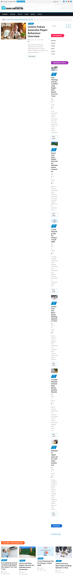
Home (26, 14)
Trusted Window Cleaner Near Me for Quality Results (54, 386)
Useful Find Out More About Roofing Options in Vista (54, 313)
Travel (40, 14)
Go (68, 26)
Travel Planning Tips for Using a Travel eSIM (45, 563)
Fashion (12, 14)
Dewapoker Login (56, 534)
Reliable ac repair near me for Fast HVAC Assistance (54, 458)
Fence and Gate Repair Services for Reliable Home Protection (54, 162)
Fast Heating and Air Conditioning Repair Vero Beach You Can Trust (54, 87)
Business (5, 14)
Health (20, 14)
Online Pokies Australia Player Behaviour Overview (20, 19)
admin (32, 39)
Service (33, 14)
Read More (32, 56)
